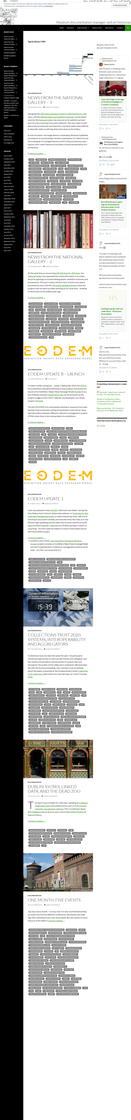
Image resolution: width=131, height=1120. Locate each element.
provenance (56, 196)
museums (60, 839)
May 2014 (7, 247)
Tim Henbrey (34, 845)
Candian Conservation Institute (42, 562)
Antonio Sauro (75, 159)
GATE (82, 704)
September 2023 (9, 162)
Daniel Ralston (36, 172)
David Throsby (50, 939)
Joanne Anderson (36, 319)
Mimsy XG (55, 446)
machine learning (36, 187)
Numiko (45, 196)
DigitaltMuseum (51, 437)
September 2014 (9, 241)
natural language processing (41, 193)
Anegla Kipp (71, 930)
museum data (76, 450)
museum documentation (39, 190)
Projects (70, 28)
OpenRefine (34, 331)
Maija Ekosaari (42, 446)
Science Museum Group (69, 982)
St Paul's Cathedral (72, 988)
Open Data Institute (47, 720)
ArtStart (51, 830)
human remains (36, 951)
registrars (55, 456)
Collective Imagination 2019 (40, 833)
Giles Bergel (34, 707)
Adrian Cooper (48, 689)
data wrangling (54, 310)
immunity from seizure (38, 178)
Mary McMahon (70, 187)
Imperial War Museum (69, 951)
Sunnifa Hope (35, 334)
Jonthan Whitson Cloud (50, 954)
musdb (55, 450)
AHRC (39, 692)
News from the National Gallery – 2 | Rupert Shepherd (11, 85)
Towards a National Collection (60, 726)
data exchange (65, 568)
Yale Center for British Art (68, 994)
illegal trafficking (65, 175)
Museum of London (67, 975)
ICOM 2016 (48, 951)
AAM (31, 159)
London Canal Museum (55, 963)
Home (61, 28)
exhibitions (34, 313)
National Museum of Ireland (41, 842)
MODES (64, 446)
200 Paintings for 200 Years (68, 273)
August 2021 (8, 174)
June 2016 (7, 220)
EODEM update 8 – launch (56, 374)
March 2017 (8, 211)
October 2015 (8, 229)
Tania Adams (55, 202)
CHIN (60, 562)
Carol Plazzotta (58, 166)
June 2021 (7, 177)
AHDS (32, 692)
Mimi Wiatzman (35, 972)
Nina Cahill (34, 196)
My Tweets (101, 426)
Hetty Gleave (58, 948)
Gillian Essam (35, 836)
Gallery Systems (36, 440)
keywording (35, 714)
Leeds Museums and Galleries (62, 960)
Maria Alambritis (53, 187)
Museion (64, 450)
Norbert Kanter (74, 453)
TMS (64, 202)
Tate (85, 988)
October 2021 (8, 171)
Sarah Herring (35, 199)
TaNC (43, 726)
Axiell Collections (37, 431)
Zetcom (33, 462)
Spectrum (33, 726)
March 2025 (8, 156)
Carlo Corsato (62, 163)
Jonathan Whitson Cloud (40, 443)
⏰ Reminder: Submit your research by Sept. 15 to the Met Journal (111, 393)
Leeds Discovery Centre (39, 960)
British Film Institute (38, 933)
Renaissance (8, 140)
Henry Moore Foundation (40, 948)
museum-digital (36, 453)
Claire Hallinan (72, 169)
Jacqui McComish (53, 316)
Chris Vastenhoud (37, 695)
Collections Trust (67, 698)
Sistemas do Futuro (52, 459)
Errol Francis (59, 704)
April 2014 (7, 251)
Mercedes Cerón (52, 325)
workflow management (62, 732)
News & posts (97, 28)
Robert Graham (51, 982)
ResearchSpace (35, 982)
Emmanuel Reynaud (62, 833)
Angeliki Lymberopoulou (70, 303)
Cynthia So (40, 310)
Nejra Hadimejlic (66, 328)
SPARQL (76, 723)
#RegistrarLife (58, 428)
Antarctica (7, 131)
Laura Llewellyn (58, 184)
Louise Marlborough (60, 322)
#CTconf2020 (34, 689)
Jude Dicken (65, 181)
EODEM (78, 391)
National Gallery (46, 120)
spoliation (68, 199)
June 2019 (7, 195)
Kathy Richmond (36, 957)
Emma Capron (72, 172)
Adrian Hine (62, 689)
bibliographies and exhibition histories (57, 117)
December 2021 (9, 168)
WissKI (51, 994)
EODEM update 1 (45, 498)
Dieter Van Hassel (66, 939)
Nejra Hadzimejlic (63, 193)
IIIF (57, 951)
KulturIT (79, 443)
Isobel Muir (71, 178)
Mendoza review (56, 714)
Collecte (52, 434)
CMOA (84, 169)
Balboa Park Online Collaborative (61, 559)
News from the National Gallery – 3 (55, 100)
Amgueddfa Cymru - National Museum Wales (47, 930)
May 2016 (7, 223)
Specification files (55, 394)
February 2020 (9, 192)
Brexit (82, 930)
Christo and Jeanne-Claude (75, 933)
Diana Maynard (36, 704)
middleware (71, 714)
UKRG (38, 991)
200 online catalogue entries (52, 114)
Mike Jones (69, 969)
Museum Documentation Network (43, 975)
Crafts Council (36, 939)
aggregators (75, 689)
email (40, 401)
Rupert (6, 115)
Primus (32, 456)
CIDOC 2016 (34, 936)
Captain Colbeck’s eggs (11, 98)
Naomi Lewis (34, 328)
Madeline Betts (60, 966)
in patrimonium (65, 571)
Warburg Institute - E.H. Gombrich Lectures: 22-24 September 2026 (110, 409)
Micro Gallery (35, 839)
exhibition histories (72, 310)
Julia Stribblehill (70, 954)
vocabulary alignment (61, 729)
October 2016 (8, 214)
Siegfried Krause (67, 985)
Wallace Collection (38, 994)
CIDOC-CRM (75, 695)
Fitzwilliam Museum (77, 942)
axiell (69, 428)
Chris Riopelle (35, 169)
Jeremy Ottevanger (37, 181)
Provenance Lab (71, 196)
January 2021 (8, 189)
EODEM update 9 (10, 53)
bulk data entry (79, 692)
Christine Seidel (50, 169)
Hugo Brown (49, 175)
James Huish (68, 316)
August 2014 (8, 244)
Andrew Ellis (50, 692)
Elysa (61, 172)
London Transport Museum (40, 966)
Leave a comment (52, 107)
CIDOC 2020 (51, 695)
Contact (120, 28)
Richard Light (68, 456)
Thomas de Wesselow (38, 337)
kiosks (46, 836)
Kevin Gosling (72, 710)
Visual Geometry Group (39, 729)
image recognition (50, 707)
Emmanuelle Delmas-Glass (56, 942)
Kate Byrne (77, 181)
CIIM (60, 169)
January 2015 (8, 235)
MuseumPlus (50, 453)
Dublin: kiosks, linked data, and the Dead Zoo (54, 789)
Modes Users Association (39, 450)
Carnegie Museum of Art (39, 166)
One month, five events (54, 899)
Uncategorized (9, 143)
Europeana (72, 704)
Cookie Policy (48, 6)
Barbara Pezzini (51, 307)
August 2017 (8, 205)
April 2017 (7, 208)
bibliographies (66, 307)
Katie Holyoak (77, 319)
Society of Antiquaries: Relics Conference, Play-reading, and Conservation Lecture (109, 401)
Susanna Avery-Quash (38, 202)
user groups (48, 991)
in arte (48, 440)
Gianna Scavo (35, 175)
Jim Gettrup (52, 181)
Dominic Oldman (36, 942)
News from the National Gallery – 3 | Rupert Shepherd (11, 73)
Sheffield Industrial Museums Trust (43, 985)
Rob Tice (80, 456)
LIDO (31, 446)
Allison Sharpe (51, 303)
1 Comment (52, 379)
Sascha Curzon (36, 459)
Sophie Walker (64, 723)
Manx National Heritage (39, 969)
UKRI (78, 726)
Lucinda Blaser (74, 184)
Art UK (66, 692)
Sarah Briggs (35, 723)
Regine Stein (43, 456)
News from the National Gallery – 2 (55, 259)
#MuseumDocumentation (39, 428)
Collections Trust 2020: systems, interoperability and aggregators (57, 639)
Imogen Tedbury (57, 178)
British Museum (55, 933)
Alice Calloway (36, 303)
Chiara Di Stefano (75, 166)
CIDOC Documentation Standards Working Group (67, 431)
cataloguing (81, 307)
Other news (8, 137)
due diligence (50, 172)
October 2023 (8, 159)
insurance (34, 954)
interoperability (67, 707)
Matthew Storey (36, 325)
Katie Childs (50, 957)
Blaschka (62, 830)
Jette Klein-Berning (77, 440)
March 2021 (8, 183)
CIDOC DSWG (34, 434)
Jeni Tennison (35, 710)
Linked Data (79, 836)
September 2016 (9, 217)
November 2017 (9, 202)
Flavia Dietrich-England (51, 313)
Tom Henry (74, 202)
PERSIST (66, 979)
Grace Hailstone (70, 313)
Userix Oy (73, 459)
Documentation (34, 93)
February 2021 (9, 186)
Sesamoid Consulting (53, 199)
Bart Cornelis (47, 163)
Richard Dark (47, 331)
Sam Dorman (61, 331)
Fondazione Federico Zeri (39, 945)
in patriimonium (61, 440)
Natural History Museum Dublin (67, 842)
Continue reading (37, 153)
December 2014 (9, 238)
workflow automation (39, 732)
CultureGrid (56, 701)
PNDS (60, 720)
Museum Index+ (35, 717)
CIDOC (83, 385)
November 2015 (9, 226)
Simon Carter (35, 988)
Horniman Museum (74, 948)
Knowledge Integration (39, 184)
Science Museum (49, 723)
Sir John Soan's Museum (53, 988)
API (59, 692)
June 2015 (7, 232)
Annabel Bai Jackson (57, 159)
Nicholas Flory (80, 193)
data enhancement (71, 701)
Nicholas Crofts (53, 979)
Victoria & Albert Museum (67, 991)
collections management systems (72, 434)
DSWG (69, 388)
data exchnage (35, 437)
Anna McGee (41, 159)
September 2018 (9, 199)
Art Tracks (34, 163)
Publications (82, 28)
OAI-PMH (33, 720)
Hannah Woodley (37, 316)
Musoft (62, 453)
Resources (109, 28)
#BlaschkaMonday (37, 830)
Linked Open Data (36, 963)
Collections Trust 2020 (38, 701)
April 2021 (7, 180)
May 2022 (7, 165)
